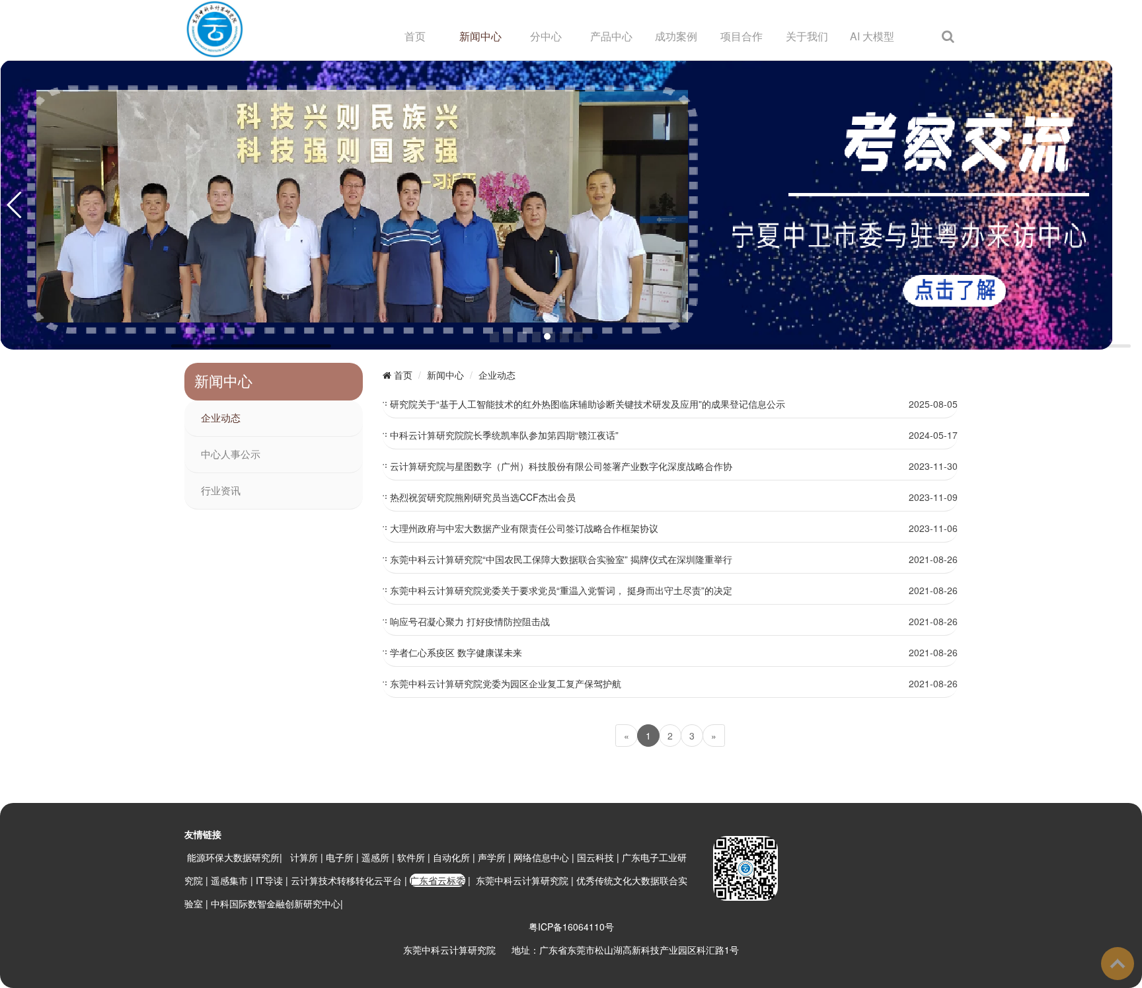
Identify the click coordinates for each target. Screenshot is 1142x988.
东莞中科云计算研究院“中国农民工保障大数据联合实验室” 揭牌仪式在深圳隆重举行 (561, 559)
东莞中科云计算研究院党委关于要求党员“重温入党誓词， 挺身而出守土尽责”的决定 (561, 590)
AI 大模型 (872, 36)
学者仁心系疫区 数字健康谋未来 (456, 652)
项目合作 (741, 36)
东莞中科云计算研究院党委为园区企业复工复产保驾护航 (505, 683)
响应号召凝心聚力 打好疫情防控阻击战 (470, 621)
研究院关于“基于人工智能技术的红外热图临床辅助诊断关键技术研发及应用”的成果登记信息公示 (587, 403)
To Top (1117, 963)
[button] (547, 336)
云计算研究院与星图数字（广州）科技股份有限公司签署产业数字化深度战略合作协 (561, 466)
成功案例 (676, 36)
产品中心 (611, 36)
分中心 (546, 36)
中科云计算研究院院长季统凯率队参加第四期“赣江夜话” (504, 434)
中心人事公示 (230, 454)
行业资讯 (221, 491)
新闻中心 (480, 36)
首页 (415, 36)
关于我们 (807, 36)
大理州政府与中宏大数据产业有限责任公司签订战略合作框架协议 (524, 528)
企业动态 (221, 418)
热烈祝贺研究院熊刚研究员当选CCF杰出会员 (483, 497)
